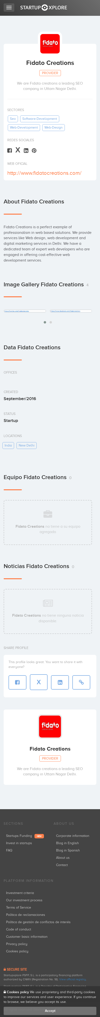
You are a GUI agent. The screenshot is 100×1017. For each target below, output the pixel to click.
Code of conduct (18, 929)
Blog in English (67, 843)
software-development (39, 119)
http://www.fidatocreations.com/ (44, 173)
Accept (50, 1011)
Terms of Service (18, 907)
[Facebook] (9, 150)
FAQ (9, 850)
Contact (62, 865)
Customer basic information (27, 936)
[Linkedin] (26, 150)
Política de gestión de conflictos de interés (38, 922)
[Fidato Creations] (25, 311)
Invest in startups (19, 843)
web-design (53, 127)
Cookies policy (17, 951)
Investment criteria (20, 893)
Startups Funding (24, 836)
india (8, 445)
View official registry (72, 979)
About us (63, 857)
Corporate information (72, 836)
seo (13, 119)
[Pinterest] (34, 150)
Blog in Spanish (68, 850)
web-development (24, 127)
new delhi (26, 445)
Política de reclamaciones (25, 915)
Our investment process (24, 900)
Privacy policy (16, 944)
